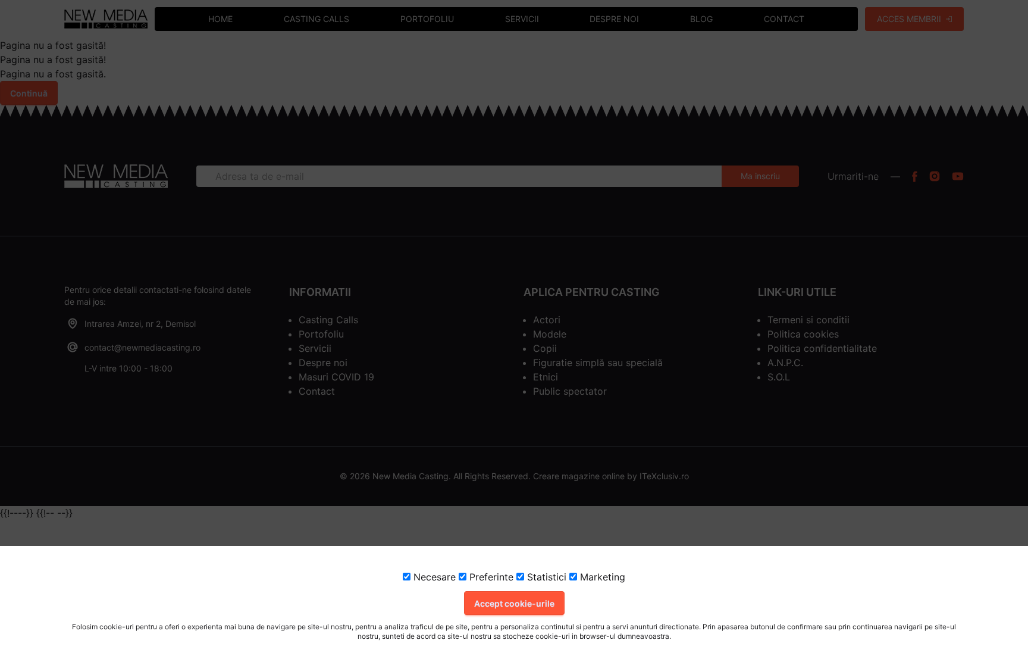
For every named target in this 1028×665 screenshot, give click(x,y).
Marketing (601, 577)
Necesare (433, 577)
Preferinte (489, 577)
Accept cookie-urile (514, 603)
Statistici (545, 577)
